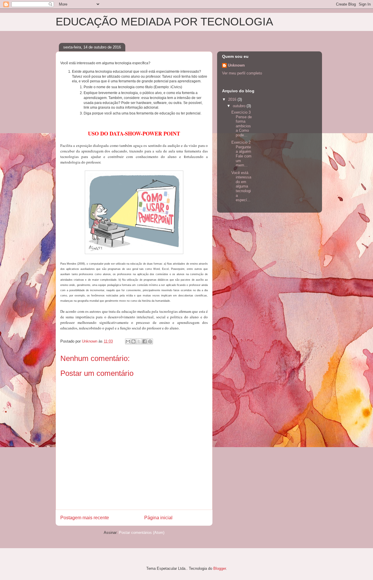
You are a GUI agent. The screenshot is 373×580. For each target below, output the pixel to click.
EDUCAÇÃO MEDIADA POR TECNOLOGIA (164, 21)
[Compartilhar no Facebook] (144, 341)
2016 (232, 99)
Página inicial (158, 517)
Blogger (219, 568)
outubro (240, 106)
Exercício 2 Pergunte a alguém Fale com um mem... (241, 153)
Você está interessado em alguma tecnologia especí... (241, 186)
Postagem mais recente (84, 517)
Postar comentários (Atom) (141, 532)
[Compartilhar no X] (139, 341)
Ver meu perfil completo (242, 73)
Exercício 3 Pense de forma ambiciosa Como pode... (241, 123)
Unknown (236, 65)
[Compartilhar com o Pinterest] (150, 341)
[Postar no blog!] (133, 341)
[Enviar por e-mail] (128, 341)
